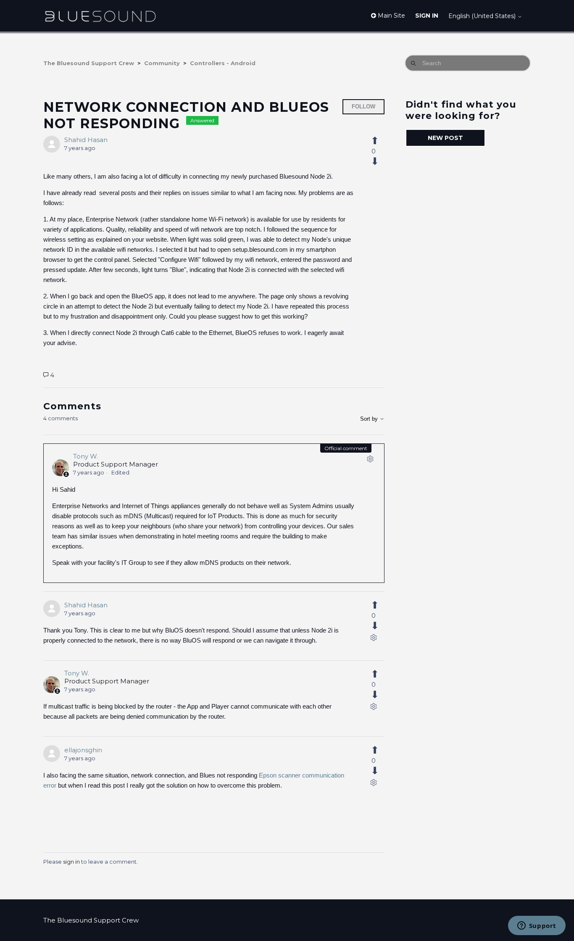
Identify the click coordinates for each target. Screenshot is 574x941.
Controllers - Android (222, 63)
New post (445, 138)
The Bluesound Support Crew (88, 63)
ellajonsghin (83, 750)
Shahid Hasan (86, 140)
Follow (363, 106)
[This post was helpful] (379, 141)
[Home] (100, 16)
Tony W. (85, 456)
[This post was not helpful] (379, 161)
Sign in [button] (426, 15)
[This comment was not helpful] (379, 626)
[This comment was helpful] (379, 605)
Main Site (390, 15)
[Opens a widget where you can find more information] (537, 926)
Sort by (369, 419)
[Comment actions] (370, 460)
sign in (71, 861)
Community (162, 63)
